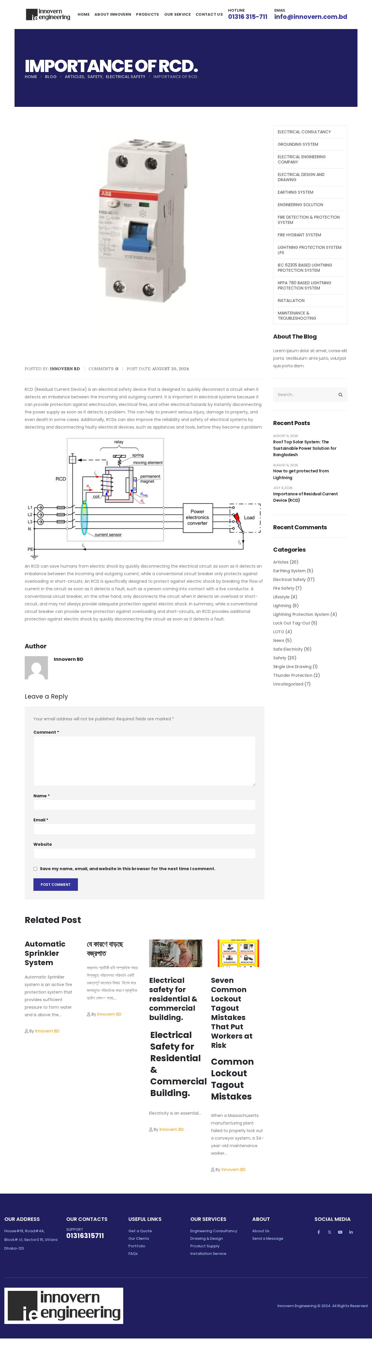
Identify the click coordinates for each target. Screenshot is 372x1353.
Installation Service (208, 1253)
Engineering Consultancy (213, 1230)
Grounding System (298, 144)
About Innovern (112, 14)
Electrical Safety (289, 579)
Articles (280, 562)
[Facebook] (318, 1232)
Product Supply (204, 1246)
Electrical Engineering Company (302, 159)
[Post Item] (176, 953)
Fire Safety (283, 588)
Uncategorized (288, 684)
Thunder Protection (292, 675)
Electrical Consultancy (304, 132)
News (278, 640)
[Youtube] (340, 1232)
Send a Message (267, 1238)
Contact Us (209, 14)
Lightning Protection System (301, 614)
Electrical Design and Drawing (301, 177)
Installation (291, 300)
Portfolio (136, 1246)
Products (147, 14)
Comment (46, 732)
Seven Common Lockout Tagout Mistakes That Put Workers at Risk (232, 1012)
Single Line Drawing (292, 667)
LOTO (278, 632)
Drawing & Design (206, 1238)
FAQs (133, 1253)
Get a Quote (140, 1230)
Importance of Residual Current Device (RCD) (305, 497)
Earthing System (295, 192)
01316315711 (85, 1235)
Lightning (282, 606)
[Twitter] (329, 1232)
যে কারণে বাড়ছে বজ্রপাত (105, 948)
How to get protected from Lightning (301, 474)
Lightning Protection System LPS (309, 250)
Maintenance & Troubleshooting (297, 315)
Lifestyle (281, 597)
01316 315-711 (247, 16)
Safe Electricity (288, 649)
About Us (260, 1230)
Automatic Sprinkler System (45, 953)
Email (40, 820)
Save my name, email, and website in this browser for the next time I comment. (127, 869)
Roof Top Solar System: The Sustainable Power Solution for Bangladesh (305, 448)
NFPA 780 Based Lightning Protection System (304, 285)
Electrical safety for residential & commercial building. (173, 999)
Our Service (177, 14)
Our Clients (138, 1238)
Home (84, 14)
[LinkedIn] (351, 1232)
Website (42, 844)
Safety (279, 658)
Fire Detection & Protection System (309, 219)
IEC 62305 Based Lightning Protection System (305, 267)
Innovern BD (65, 368)
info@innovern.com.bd (310, 16)
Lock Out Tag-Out (291, 623)
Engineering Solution (300, 205)
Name (41, 796)
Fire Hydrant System (299, 235)
